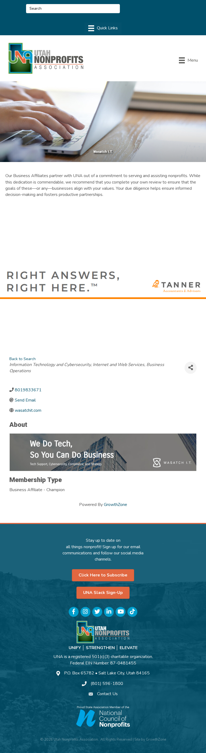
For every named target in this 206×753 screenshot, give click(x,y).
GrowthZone (115, 505)
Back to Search (22, 358)
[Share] (191, 368)
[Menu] (103, 28)
